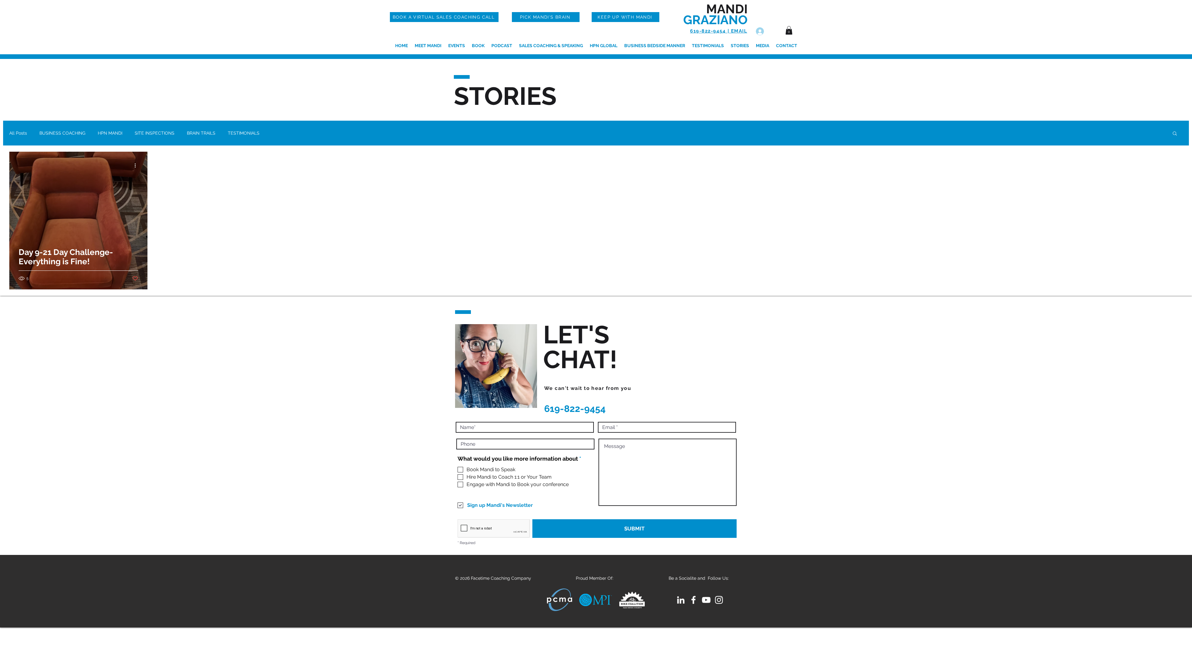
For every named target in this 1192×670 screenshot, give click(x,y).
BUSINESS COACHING (62, 133)
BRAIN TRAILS (201, 133)
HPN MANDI (110, 133)
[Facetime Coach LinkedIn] (680, 600)
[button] (788, 30)
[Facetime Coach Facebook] (693, 600)
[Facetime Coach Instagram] (719, 600)
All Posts (18, 133)
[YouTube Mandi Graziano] (706, 600)
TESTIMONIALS (244, 133)
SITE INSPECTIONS (154, 133)
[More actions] (137, 165)
